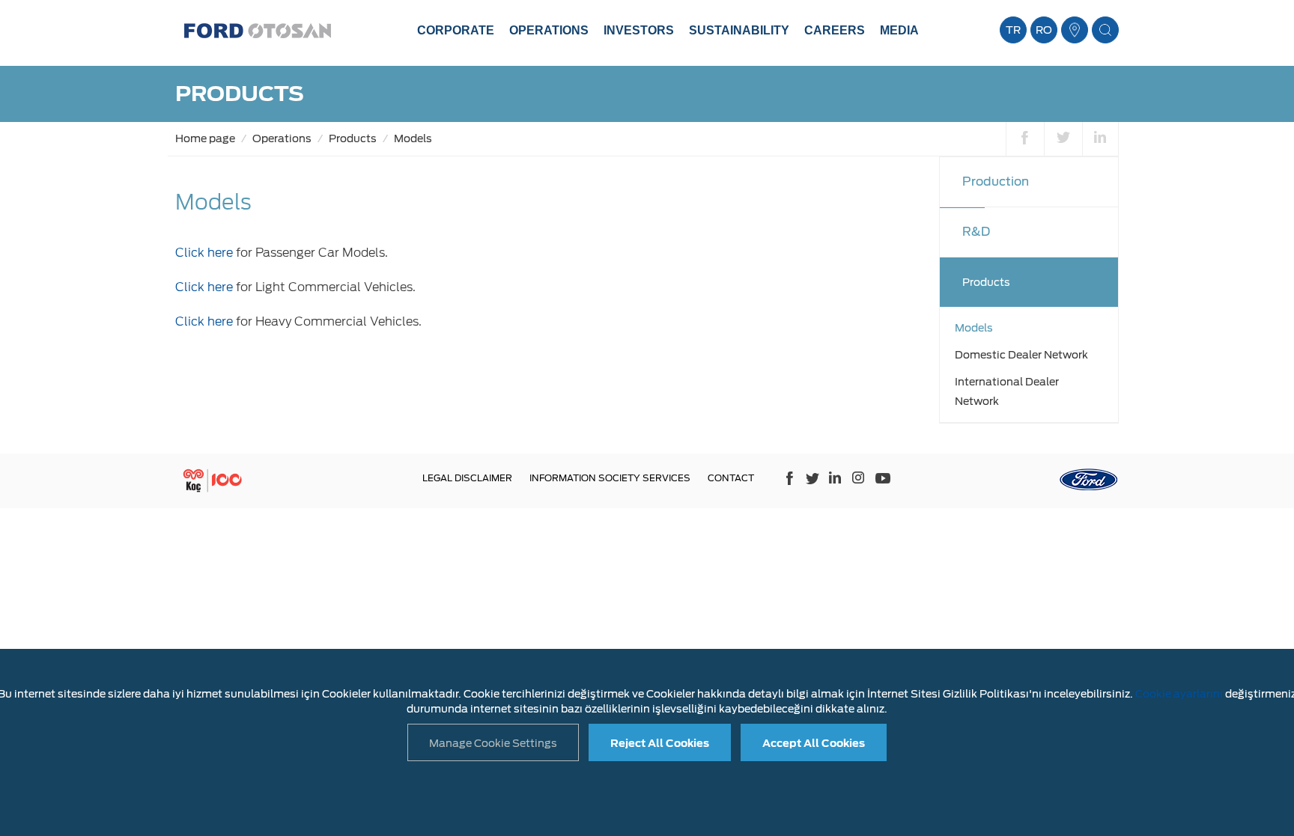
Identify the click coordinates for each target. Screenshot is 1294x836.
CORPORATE (455, 30)
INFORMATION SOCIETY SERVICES (609, 477)
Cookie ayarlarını (1179, 694)
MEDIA (899, 30)
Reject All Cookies (659, 743)
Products (353, 138)
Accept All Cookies (813, 743)
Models (413, 138)
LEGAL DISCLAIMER (467, 477)
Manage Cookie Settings (493, 743)
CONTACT (731, 477)
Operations (282, 138)
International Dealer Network (1007, 391)
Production (995, 181)
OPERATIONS (549, 30)
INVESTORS (639, 30)
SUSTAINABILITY (739, 30)
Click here (204, 252)
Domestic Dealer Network (1021, 355)
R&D (976, 232)
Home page (205, 138)
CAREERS (834, 30)
